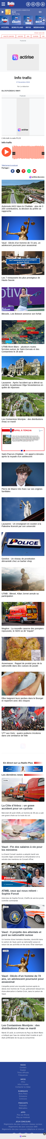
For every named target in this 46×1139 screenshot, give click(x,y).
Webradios (38, 27)
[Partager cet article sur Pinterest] (23, 172)
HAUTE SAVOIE (8, 36)
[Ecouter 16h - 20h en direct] (23, 769)
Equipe (23, 1070)
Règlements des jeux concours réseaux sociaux (23, 1124)
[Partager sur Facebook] (12, 172)
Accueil (5, 27)
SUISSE (35, 36)
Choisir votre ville (39, 33)
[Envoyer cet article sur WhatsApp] (28, 172)
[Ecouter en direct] (33, 4)
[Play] (3, 12)
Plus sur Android (23, 1117)
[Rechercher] (38, 4)
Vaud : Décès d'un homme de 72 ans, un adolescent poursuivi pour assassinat (23, 979)
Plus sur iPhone (23, 1115)
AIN (28, 36)
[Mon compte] (43, 4)
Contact (23, 1067)
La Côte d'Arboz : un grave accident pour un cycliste (18, 807)
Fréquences (23, 1075)
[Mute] (40, 12)
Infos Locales (23, 1084)
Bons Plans (17, 27)
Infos (28, 27)
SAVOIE (20, 36)
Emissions (23, 1096)
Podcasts (23, 1105)
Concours (23, 1099)
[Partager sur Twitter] (17, 172)
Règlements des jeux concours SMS (23, 1127)
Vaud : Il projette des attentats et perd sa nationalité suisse (21, 933)
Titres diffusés (23, 1072)
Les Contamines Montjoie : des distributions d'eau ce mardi (21, 1027)
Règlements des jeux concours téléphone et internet (23, 1129)
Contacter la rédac (23, 1087)
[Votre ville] (28, 4)
